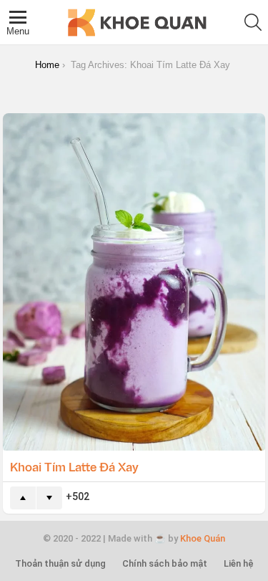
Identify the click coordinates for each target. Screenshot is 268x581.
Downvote (49, 497)
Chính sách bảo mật (164, 563)
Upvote (23, 497)
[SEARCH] (253, 22)
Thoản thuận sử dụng (60, 563)
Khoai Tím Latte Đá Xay (74, 466)
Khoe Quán (202, 538)
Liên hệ (239, 563)
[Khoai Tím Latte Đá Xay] (134, 282)
